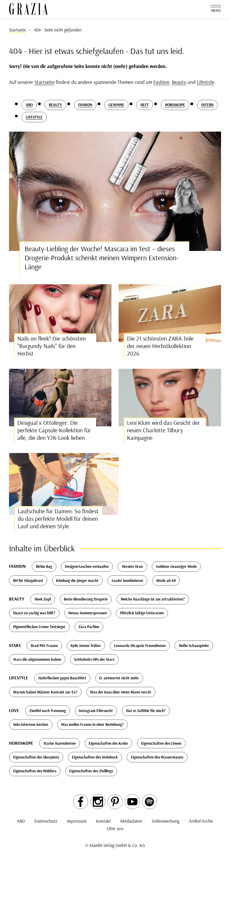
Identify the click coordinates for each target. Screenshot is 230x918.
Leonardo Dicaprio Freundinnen (140, 645)
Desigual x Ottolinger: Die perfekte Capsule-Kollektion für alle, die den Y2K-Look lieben (54, 430)
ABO (21, 821)
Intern (207, 104)
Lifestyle (205, 82)
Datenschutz (45, 821)
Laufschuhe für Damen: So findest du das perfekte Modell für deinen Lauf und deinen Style (58, 518)
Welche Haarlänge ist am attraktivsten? (153, 599)
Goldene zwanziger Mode (176, 566)
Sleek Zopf (42, 599)
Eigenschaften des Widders (34, 770)
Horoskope (175, 104)
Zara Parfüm (88, 626)
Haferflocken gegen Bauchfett (62, 677)
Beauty (179, 82)
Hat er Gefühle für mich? (146, 710)
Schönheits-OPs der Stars (94, 659)
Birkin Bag (44, 566)
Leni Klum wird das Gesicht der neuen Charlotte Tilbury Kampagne (163, 430)
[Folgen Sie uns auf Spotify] (149, 801)
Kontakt (103, 821)
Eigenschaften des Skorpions (36, 757)
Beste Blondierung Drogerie (86, 599)
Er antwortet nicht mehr (119, 677)
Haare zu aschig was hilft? (34, 612)
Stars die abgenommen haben (37, 659)
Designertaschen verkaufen (87, 566)
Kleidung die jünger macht (77, 580)
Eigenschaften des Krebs (108, 743)
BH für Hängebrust (28, 580)
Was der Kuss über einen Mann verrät (120, 692)
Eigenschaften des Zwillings (91, 770)
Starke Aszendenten (59, 743)
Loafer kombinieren (127, 580)
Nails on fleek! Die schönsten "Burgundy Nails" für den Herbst (51, 346)
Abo (29, 104)
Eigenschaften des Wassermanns (157, 757)
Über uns (115, 828)
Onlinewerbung (165, 821)
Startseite (44, 82)
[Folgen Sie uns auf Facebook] (80, 801)
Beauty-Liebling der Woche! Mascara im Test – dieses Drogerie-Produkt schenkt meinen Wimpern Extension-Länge (101, 257)
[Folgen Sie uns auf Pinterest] (115, 801)
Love (14, 710)
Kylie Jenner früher (86, 645)
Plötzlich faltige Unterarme (142, 612)
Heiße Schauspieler (194, 645)
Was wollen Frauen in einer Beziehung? (92, 724)
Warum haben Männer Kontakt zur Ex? (45, 692)
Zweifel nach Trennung (47, 710)
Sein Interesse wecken (30, 724)
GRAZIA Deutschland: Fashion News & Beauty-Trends (28, 9)
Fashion (161, 82)
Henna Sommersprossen (87, 612)
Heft (144, 104)
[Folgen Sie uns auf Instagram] (97, 801)
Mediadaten (131, 821)
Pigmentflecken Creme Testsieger (39, 626)
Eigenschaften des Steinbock (95, 757)
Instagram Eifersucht (96, 710)
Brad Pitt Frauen (44, 645)
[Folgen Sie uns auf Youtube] (132, 801)
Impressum (77, 821)
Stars (15, 645)
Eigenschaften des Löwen (161, 743)
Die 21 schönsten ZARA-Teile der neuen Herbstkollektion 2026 (160, 346)
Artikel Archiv (201, 821)
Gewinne (116, 104)
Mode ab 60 (166, 580)
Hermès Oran (132, 566)
